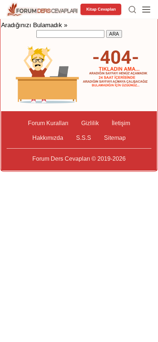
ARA (114, 34)
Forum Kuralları (48, 123)
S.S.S (83, 138)
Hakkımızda (47, 138)
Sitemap (115, 138)
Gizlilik (90, 123)
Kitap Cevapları (101, 9)
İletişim (121, 123)
